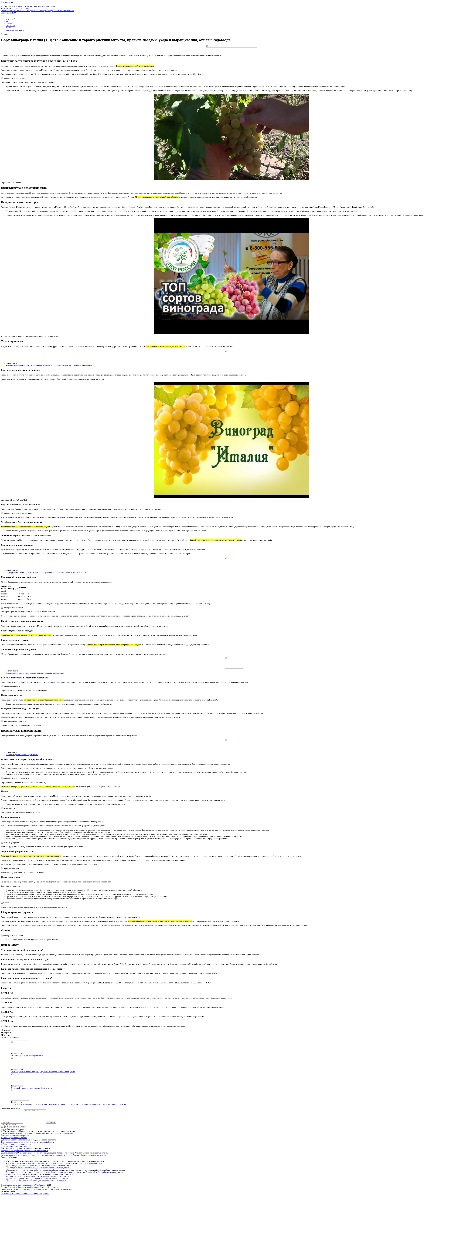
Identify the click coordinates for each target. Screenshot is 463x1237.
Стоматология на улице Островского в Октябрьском (24, 1185)
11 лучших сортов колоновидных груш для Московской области (27, 1142)
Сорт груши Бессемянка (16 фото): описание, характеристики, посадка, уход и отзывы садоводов (46, 572)
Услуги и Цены (12, 19)
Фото (8, 21)
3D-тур (9, 28)
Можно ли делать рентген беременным (22, 755)
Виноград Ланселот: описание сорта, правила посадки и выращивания (35, 673)
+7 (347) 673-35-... (15, 8)
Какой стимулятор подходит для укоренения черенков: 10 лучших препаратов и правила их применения (49, 365)
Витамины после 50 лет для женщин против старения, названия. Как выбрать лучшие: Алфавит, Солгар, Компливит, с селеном (53, 1155)
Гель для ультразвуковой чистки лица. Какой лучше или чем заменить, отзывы (38, 1168)
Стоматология (7, 2)
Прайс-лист (10, 26)
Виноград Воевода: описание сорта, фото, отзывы (31, 1088)
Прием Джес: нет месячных (12, 1129)
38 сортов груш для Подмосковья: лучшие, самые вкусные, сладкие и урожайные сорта (37, 1133)
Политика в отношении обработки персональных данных (25, 1194)
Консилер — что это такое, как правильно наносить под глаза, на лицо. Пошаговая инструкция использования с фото (54, 1163)
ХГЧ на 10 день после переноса (14, 1138)
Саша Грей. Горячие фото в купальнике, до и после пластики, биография (36, 1181)
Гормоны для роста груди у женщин (16, 1146)
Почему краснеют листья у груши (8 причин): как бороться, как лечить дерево (43, 1072)
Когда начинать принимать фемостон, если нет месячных (24, 1151)
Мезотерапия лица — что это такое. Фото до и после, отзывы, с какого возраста (38, 1176)
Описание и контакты (15, 30)
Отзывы (9, 23)
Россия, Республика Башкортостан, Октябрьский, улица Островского (29, 6)
